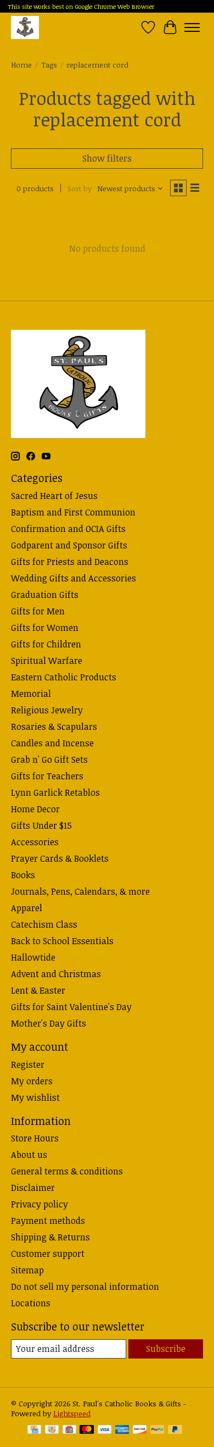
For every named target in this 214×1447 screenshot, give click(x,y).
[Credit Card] (34, 1430)
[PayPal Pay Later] (175, 1430)
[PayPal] (157, 1430)
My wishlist (35, 1097)
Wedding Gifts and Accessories (73, 578)
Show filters (107, 158)
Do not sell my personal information (85, 1286)
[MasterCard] (87, 1430)
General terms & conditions (67, 1171)
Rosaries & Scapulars (54, 726)
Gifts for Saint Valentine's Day (71, 1007)
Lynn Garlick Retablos (55, 792)
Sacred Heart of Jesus (54, 496)
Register (27, 1064)
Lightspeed (72, 1413)
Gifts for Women (44, 628)
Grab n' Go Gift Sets (49, 759)
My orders (32, 1081)
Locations (30, 1303)
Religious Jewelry (47, 710)
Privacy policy (39, 1204)
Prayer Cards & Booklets (60, 858)
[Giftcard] (69, 1430)
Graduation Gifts (44, 595)
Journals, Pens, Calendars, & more (80, 891)
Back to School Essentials (62, 941)
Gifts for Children (46, 644)
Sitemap (27, 1270)
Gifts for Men (38, 611)
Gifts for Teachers (47, 776)
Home (21, 65)
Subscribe (165, 1349)
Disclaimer (33, 1188)
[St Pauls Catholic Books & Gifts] (25, 27)
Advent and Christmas (56, 974)
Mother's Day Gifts (48, 1023)
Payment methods (48, 1221)
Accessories (35, 842)
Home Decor (35, 809)
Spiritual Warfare (46, 661)
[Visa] (105, 1430)
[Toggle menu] (192, 27)
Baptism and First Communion (73, 512)
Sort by (79, 188)
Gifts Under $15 (41, 825)
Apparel (26, 908)
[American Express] (122, 1430)
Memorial (31, 694)
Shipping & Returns (50, 1237)
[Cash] (52, 1430)
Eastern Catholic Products (63, 677)
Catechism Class (44, 924)
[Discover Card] (140, 1430)
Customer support (48, 1254)
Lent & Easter (38, 990)
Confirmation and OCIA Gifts (68, 529)
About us (29, 1155)
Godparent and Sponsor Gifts (69, 545)
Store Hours (35, 1138)
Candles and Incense (52, 743)
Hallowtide (33, 957)
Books (23, 875)
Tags (49, 65)
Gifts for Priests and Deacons (69, 562)
